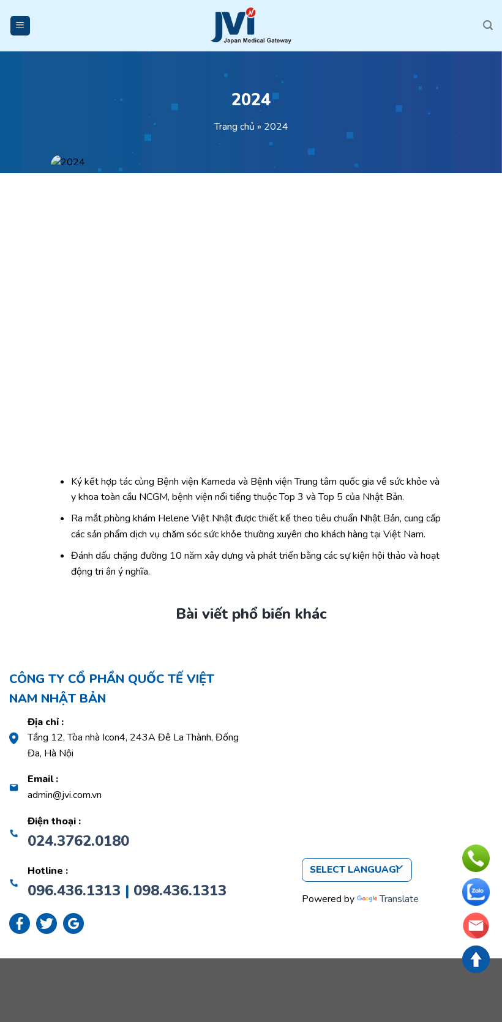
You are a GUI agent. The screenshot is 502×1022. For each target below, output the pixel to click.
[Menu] (20, 26)
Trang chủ (234, 126)
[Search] (488, 25)
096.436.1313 (74, 890)
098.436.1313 (180, 890)
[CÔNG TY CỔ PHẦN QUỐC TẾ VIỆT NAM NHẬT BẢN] (251, 26)
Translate (399, 899)
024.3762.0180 (78, 841)
